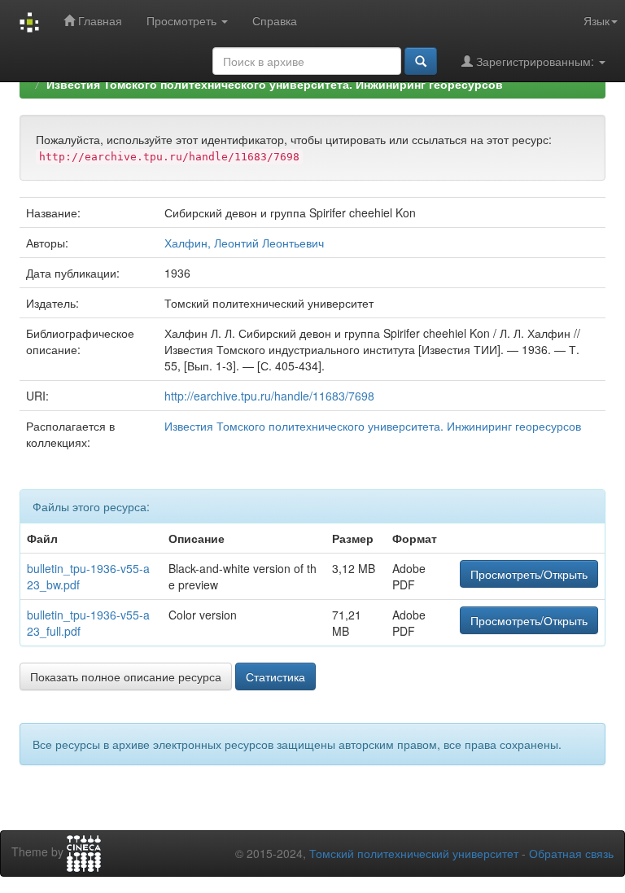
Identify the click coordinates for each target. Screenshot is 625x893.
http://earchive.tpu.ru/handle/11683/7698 (269, 395)
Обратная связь (571, 853)
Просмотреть (183, 20)
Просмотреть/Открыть (529, 574)
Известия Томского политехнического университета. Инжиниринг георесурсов (274, 84)
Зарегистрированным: (535, 61)
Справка (274, 20)
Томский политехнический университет (413, 853)
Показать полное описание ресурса (125, 676)
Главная (98, 20)
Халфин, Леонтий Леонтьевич (244, 242)
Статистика (275, 676)
